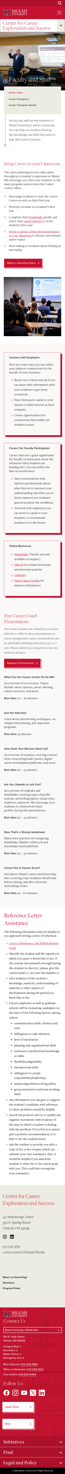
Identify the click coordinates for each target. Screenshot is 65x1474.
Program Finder (12, 1288)
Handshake (36, 217)
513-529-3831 (11, 1246)
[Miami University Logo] (15, 12)
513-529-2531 (35, 1369)
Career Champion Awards (22, 105)
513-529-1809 (29, 1364)
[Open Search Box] (60, 3)
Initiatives (13, 1442)
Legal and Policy (20, 1462)
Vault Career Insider (27, 580)
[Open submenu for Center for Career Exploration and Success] (61, 25)
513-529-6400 (27, 1374)
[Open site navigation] (59, 12)
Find (8, 1452)
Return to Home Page (15, 1277)
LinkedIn (20, 575)
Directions (8, 1282)
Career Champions (19, 99)
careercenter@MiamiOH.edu (24, 1252)
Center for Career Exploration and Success (27, 25)
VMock (18, 564)
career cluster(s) (34, 221)
